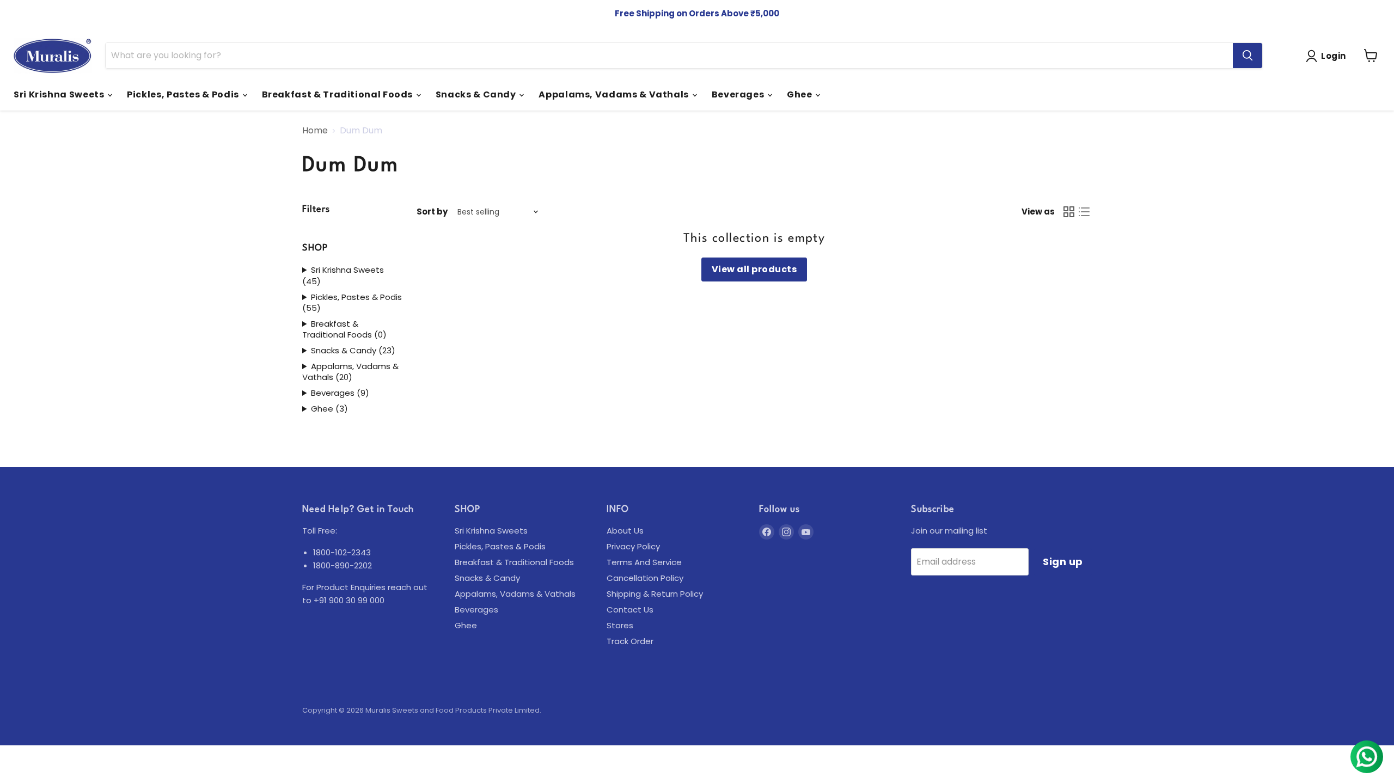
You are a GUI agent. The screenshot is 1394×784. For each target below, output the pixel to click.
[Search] (1247, 55)
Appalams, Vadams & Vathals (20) (350, 372)
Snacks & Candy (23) (353, 350)
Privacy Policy (633, 546)
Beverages (739, 94)
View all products (754, 269)
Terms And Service (644, 562)
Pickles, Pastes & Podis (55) (352, 303)
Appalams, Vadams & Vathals (614, 94)
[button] (1328, 56)
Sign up (1063, 561)
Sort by (432, 211)
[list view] (1084, 211)
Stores (620, 625)
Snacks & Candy (477, 94)
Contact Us (630, 609)
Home (315, 131)
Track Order (630, 641)
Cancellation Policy (645, 578)
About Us (625, 530)
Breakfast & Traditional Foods (338, 94)
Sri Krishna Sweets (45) (343, 276)
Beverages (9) (340, 393)
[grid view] (1069, 211)
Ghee (800, 94)
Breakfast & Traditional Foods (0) (344, 329)
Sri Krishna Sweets (60, 94)
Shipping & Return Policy (655, 593)
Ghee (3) (329, 408)
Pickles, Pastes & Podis (184, 94)
